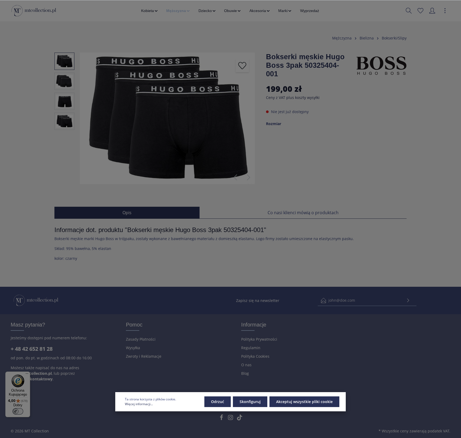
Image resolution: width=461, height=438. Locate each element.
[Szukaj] (408, 10)
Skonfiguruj (250, 401)
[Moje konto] (432, 10)
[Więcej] (445, 10)
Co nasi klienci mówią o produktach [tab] (303, 213)
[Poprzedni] (235, 177)
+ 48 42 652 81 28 (32, 348)
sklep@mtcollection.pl (31, 373)
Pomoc (134, 325)
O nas (246, 364)
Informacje (253, 325)
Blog (245, 373)
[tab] (127, 212)
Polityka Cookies (255, 356)
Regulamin (250, 347)
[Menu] (27, 375)
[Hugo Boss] (381, 64)
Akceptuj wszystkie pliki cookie (304, 401)
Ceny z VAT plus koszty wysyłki (293, 97)
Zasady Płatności (141, 339)
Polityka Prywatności (259, 339)
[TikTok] (240, 418)
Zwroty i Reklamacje (143, 356)
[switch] (18, 411)
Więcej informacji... (139, 404)
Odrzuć (217, 401)
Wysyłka (133, 347)
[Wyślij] (408, 300)
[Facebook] (221, 418)
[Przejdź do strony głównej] (34, 10)
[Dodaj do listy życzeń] (242, 65)
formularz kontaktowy (32, 378)
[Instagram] (231, 418)
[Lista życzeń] (420, 10)
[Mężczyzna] (178, 10)
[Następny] (248, 177)
